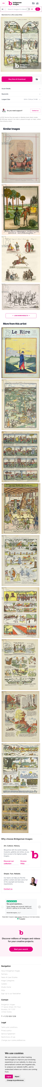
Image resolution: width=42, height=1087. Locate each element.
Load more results (21, 315)
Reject (17, 1076)
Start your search (21, 949)
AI (32, 9)
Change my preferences (15, 1080)
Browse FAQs (23, 862)
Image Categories (7, 981)
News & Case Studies (9, 977)
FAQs (3, 990)
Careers (4, 984)
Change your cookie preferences (13, 1040)
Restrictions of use (8, 1037)
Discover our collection (9, 862)
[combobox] (23, 9)
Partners (4, 974)
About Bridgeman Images (10, 971)
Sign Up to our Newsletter (11, 994)
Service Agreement (8, 1034)
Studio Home (6, 987)
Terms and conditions (9, 1027)
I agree (9, 1076)
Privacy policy (6, 1030)
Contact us (35, 110)
